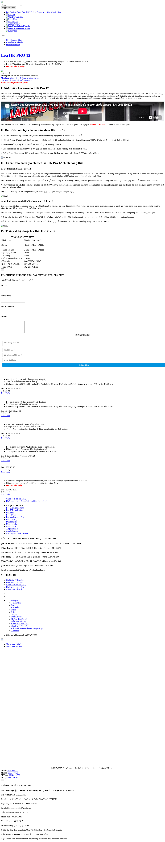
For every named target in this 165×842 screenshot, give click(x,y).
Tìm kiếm (15, 631)
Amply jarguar (12, 529)
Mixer (13, 612)
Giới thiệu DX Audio (14, 580)
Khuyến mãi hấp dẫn (14, 42)
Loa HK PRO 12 (15, 55)
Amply (14, 614)
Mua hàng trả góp (20, 78)
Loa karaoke (11, 515)
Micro (13, 610)
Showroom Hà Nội (14, 646)
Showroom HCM (13, 644)
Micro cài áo (11, 526)
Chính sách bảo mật (14, 589)
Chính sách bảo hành (19, 624)
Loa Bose (10, 512)
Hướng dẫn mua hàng (15, 587)
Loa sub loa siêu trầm (15, 517)
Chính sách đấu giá (19, 626)
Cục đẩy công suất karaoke (17, 533)
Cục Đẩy (15, 607)
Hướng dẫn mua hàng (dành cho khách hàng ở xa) (26, 501)
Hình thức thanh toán (14, 582)
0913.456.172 (12, 770)
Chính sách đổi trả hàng (16, 499)
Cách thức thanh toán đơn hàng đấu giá (27, 628)
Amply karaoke (12, 531)
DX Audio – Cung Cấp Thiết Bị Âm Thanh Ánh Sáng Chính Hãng (33, 12)
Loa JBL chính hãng (14, 510)
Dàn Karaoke (16, 617)
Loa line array (12, 519)
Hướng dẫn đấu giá (19, 619)
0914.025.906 (14, 775)
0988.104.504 (13, 773)
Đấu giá (14, 600)
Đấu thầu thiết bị (13, 45)
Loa (13, 605)
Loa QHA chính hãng (15, 508)
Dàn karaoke (11, 522)
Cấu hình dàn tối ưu (14, 40)
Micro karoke (11, 524)
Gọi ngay (16, 80)
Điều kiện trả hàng (18, 621)
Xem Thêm (5, 393)
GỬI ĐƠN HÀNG (82, 335)
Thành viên (16, 603)
